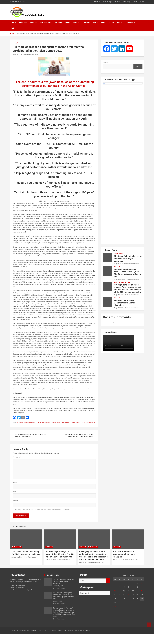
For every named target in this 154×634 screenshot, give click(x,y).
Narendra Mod (65, 422)
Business (23, 23)
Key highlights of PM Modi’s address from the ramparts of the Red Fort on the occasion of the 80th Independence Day (128, 288)
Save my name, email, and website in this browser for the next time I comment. (42, 510)
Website (15, 501)
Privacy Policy (126, 2)
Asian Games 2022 (30, 422)
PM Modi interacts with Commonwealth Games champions (124, 302)
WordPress (86, 630)
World (119, 23)
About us (97, 2)
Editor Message (107, 2)
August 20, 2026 (119, 263)
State (67, 23)
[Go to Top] (149, 625)
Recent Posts (110, 250)
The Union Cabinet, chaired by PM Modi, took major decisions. (128, 258)
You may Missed (19, 526)
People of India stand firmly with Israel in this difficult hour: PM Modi (30, 436)
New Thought (45, 23)
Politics (58, 23)
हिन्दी (143, 2)
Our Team (117, 2)
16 (142, 591)
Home (14, 23)
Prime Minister (90, 422)
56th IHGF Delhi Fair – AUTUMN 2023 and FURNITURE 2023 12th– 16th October (79, 436)
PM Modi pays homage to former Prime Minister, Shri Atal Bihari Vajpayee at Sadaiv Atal (127, 273)
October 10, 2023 (18, 55)
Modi (58, 422)
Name (15, 482)
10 (115, 591)
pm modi (82, 422)
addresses (19, 422)
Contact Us (136, 2)
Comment (17, 457)
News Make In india (29, 630)
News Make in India (31, 55)
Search (105, 62)
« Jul (114, 606)
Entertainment (91, 23)
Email (15, 491)
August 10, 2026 (119, 308)
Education (130, 23)
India (103, 23)
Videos (111, 23)
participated (75, 422)
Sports (33, 23)
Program (77, 23)
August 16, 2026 (119, 279)
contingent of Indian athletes (46, 422)
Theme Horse (61, 630)
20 (128, 595)
